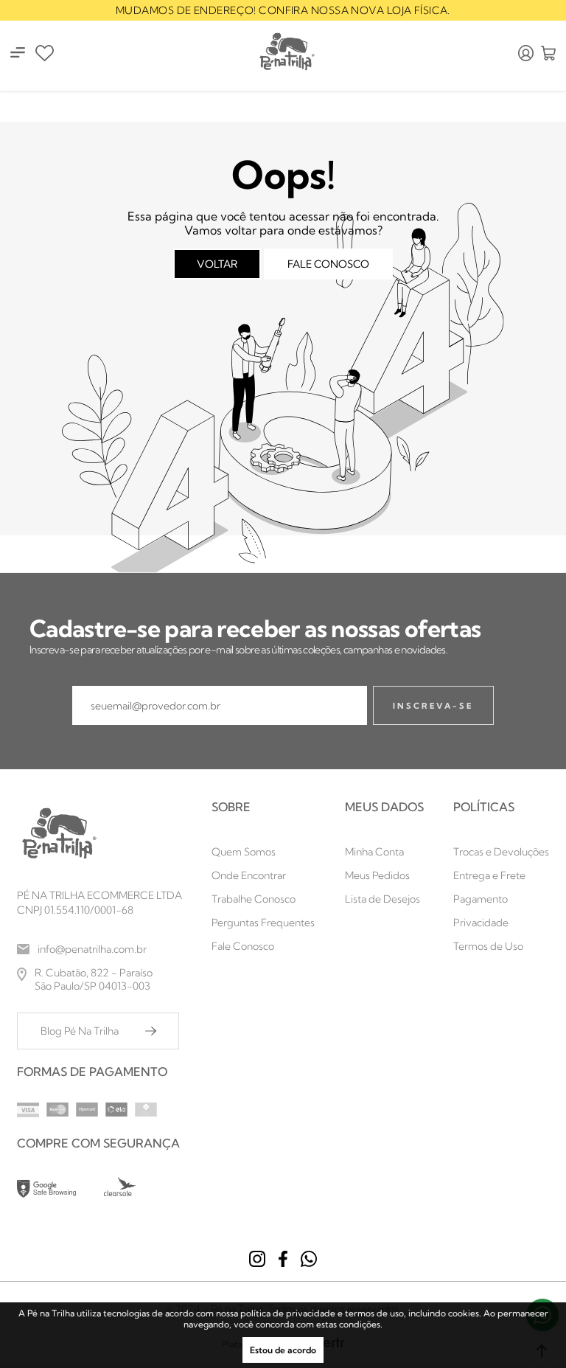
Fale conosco (328, 264)
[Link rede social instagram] (257, 1259)
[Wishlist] (44, 53)
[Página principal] (286, 53)
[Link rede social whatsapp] (309, 1259)
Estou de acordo (283, 1349)
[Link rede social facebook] (283, 1259)
